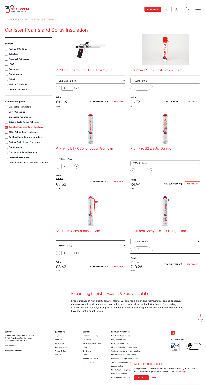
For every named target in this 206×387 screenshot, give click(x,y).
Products (23, 19)
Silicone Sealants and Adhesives (24, 122)
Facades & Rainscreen (19, 59)
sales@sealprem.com (13, 351)
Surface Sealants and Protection (24, 142)
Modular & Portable (18, 84)
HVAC (11, 64)
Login (57, 336)
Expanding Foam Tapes (20, 117)
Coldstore (13, 54)
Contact (58, 355)
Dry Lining (14, 69)
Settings (182, 371)
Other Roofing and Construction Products (28, 162)
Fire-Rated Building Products (23, 152)
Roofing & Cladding (18, 49)
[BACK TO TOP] (200, 315)
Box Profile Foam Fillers (20, 107)
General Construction (19, 89)
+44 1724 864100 (11, 346)
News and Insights (62, 347)
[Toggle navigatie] (197, 9)
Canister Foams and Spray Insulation (26, 127)
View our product (98, 101)
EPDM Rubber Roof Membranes (23, 132)
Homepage (13, 19)
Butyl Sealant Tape (18, 112)
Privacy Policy (60, 351)
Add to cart (117, 101)
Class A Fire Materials (19, 157)
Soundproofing (16, 74)
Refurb (12, 79)
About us (58, 340)
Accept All (141, 378)
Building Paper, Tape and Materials (25, 137)
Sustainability (60, 343)
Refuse (155, 378)
